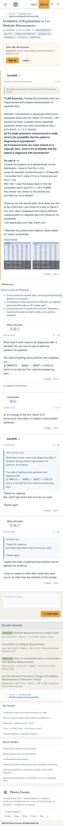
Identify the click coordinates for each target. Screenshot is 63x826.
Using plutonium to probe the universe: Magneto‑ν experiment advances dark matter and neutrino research (33, 312)
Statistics (35, 37)
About (16, 816)
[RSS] (47, 816)
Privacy (33, 816)
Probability (9, 37)
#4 (58, 445)
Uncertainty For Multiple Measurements (23, 644)
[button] (54, 82)
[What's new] (52, 4)
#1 (58, 82)
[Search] (58, 4)
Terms (24, 816)
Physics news (8, 289)
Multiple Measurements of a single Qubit (36, 632)
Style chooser (12, 812)
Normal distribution (25, 34)
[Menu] (5, 4)
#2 (58, 335)
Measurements (43, 30)
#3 (58, 408)
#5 (58, 532)
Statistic (22, 37)
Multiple (8, 34)
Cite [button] (55, 274)
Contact (8, 816)
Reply (48, 274)
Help (41, 816)
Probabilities (44, 34)
